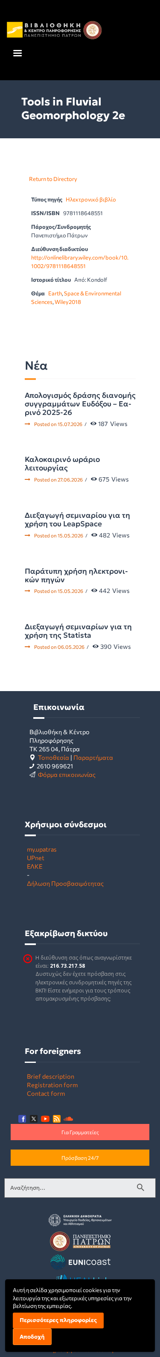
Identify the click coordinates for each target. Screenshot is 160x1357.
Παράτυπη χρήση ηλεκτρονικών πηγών (76, 575)
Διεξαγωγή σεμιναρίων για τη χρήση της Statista (78, 630)
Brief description (50, 1076)
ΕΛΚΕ (34, 866)
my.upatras (42, 849)
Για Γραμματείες (80, 1132)
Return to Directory (53, 178)
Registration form (52, 1085)
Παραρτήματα (93, 757)
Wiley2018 (68, 301)
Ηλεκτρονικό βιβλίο (91, 199)
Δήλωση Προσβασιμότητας (65, 883)
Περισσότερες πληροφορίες (58, 1320)
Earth (55, 293)
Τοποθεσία (53, 757)
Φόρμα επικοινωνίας (67, 774)
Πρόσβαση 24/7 (80, 1158)
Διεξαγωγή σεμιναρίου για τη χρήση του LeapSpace (77, 519)
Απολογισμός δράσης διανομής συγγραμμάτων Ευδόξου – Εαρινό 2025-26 (80, 404)
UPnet (35, 857)
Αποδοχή (32, 1336)
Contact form (46, 1093)
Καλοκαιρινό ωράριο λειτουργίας (62, 463)
